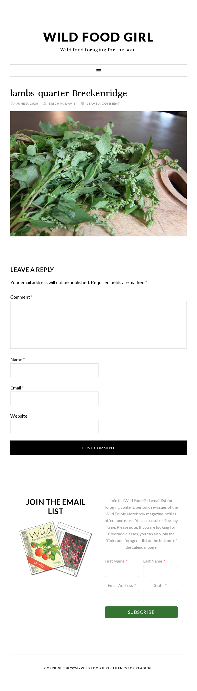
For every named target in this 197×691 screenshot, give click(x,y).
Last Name (152, 560)
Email (17, 387)
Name (17, 359)
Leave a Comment (103, 103)
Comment (21, 297)
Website (18, 416)
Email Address (120, 585)
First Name (114, 560)
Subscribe (141, 612)
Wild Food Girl (98, 36)
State (158, 585)
